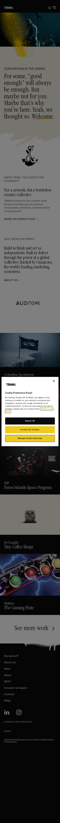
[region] (30, 411)
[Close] (54, 381)
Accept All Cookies (29, 430)
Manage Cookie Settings (30, 438)
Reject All (30, 421)
